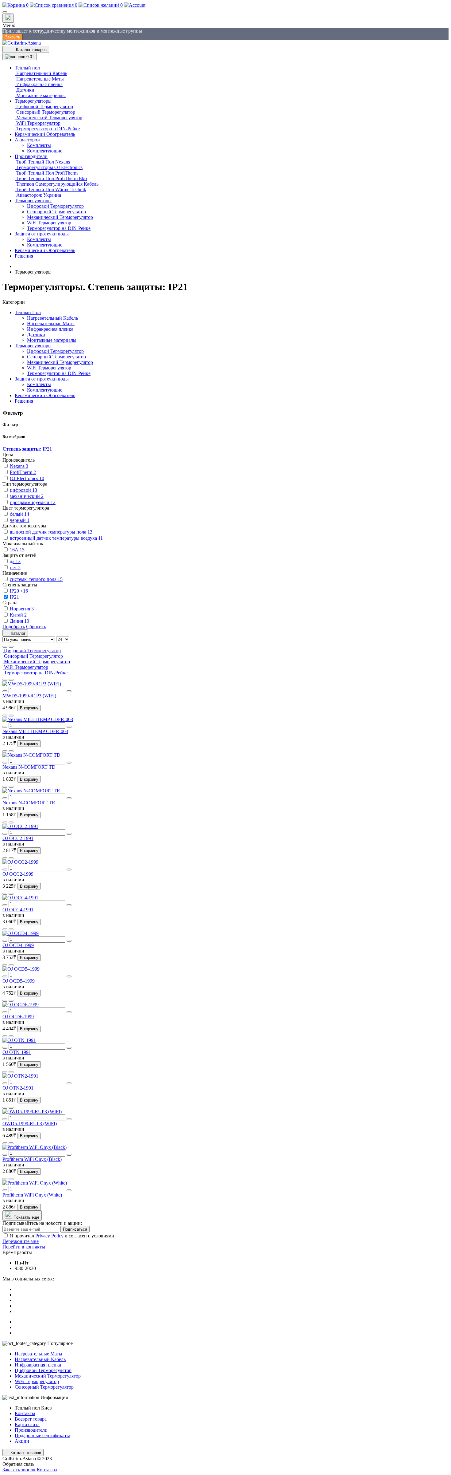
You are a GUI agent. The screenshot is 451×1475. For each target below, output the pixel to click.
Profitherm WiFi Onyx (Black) (32, 1159)
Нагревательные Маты (51, 323)
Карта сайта (27, 1424)
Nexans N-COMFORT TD (29, 767)
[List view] (4, 647)
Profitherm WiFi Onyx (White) (32, 1194)
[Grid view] (11, 647)
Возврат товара (31, 1419)
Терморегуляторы (33, 345)
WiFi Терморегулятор (49, 367)
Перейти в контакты (23, 1246)
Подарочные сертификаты (42, 1435)
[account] (134, 5)
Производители (31, 1430)
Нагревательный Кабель (52, 318)
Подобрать (13, 626)
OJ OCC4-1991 (17, 909)
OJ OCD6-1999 (18, 1016)
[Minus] (4, 691)
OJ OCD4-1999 (18, 945)
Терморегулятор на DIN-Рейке (59, 373)
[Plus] (69, 691)
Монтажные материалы (51, 340)
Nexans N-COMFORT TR (28, 802)
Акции (22, 1441)
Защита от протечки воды (42, 378)
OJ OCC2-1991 (17, 838)
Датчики (36, 334)
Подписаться (75, 1229)
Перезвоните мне (20, 1241)
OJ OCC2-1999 (17, 874)
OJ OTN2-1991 (17, 1087)
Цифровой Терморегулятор (55, 351)
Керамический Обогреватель (45, 395)
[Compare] (11, 680)
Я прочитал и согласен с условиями (62, 1235)
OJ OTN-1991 (16, 1052)
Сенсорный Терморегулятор (56, 356)
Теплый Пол (28, 312)
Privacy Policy (49, 1235)
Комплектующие (44, 389)
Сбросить (36, 626)
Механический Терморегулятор (60, 362)
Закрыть (12, 37)
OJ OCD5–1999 (18, 981)
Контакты (25, 1413)
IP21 (27, 449)
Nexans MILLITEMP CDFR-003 (35, 731)
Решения (24, 401)
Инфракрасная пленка (50, 329)
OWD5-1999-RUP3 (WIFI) (29, 1123)
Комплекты (39, 384)
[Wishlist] (4, 680)
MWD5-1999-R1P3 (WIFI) (29, 695)
